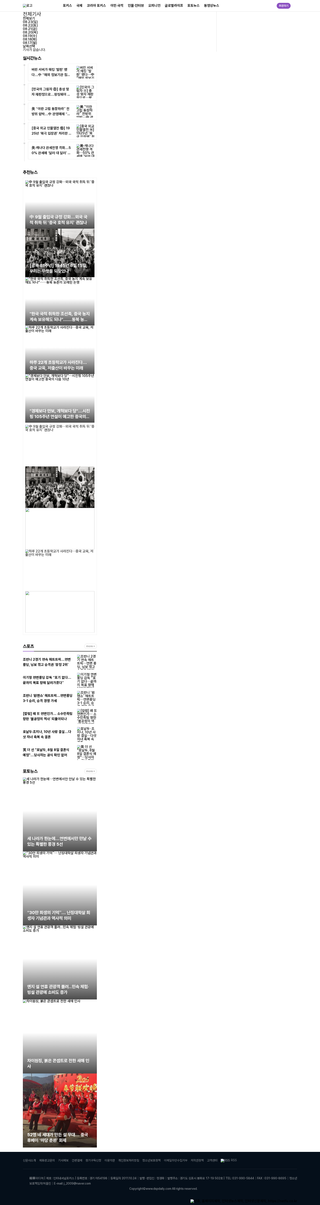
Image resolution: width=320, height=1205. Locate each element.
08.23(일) (30, 22)
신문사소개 (29, 1160)
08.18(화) (30, 39)
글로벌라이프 (174, 5)
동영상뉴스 (211, 5)
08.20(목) (30, 32)
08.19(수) (30, 36)
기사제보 (63, 1160)
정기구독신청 (93, 1160)
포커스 (67, 5)
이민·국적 (116, 5)
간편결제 (77, 1160)
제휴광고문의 (47, 1160)
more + (90, 646)
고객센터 (212, 1160)
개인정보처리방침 (128, 1160)
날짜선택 (29, 46)
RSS (234, 1160)
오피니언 (154, 5)
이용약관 (109, 1160)
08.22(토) (30, 25)
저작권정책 (197, 1160)
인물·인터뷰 (136, 5)
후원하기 (283, 5)
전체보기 (29, 18)
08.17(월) (30, 43)
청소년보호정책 (151, 1160)
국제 (79, 5)
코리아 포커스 (96, 5)
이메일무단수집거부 (175, 1160)
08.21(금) (30, 29)
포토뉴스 (193, 5)
